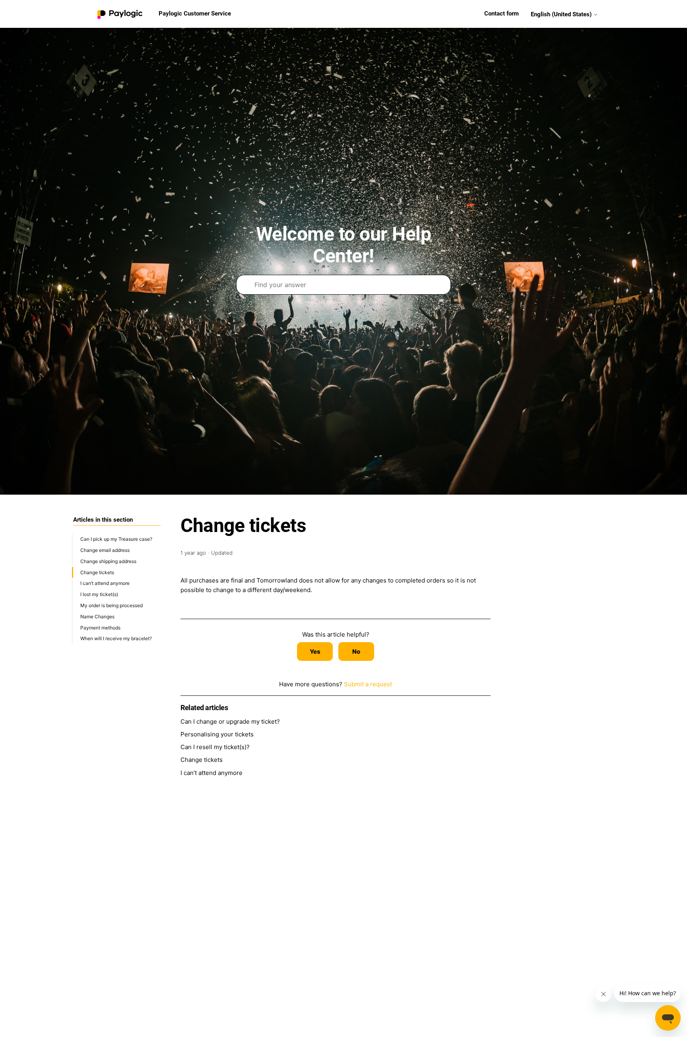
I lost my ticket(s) (99, 594)
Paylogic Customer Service (195, 13)
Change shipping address (108, 561)
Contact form (501, 13)
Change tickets (97, 572)
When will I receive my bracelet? (116, 638)
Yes (315, 651)
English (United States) (562, 13)
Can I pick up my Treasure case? (116, 539)
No (356, 651)
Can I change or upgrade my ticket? (230, 721)
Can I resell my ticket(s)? (215, 747)
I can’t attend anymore (105, 583)
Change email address (105, 550)
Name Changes (97, 616)
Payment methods (100, 627)
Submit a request (368, 684)
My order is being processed (111, 605)
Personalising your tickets (217, 734)
